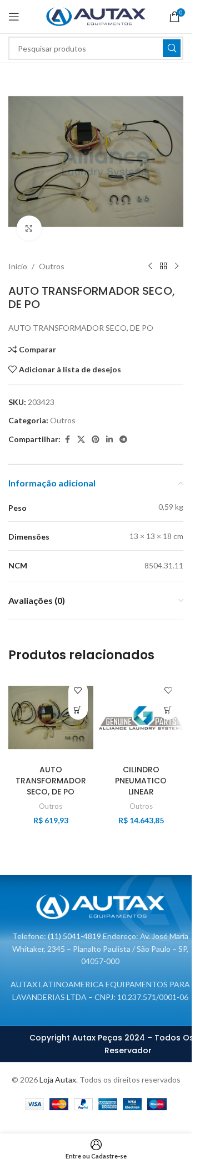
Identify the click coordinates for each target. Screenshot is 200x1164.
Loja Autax (57, 1079)
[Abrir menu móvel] (14, 17)
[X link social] (81, 439)
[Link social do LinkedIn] (109, 439)
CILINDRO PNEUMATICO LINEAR (141, 780)
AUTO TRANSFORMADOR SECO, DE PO (51, 780)
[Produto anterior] (150, 266)
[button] (78, 710)
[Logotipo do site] (96, 15)
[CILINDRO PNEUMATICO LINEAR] (141, 717)
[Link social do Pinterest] (95, 439)
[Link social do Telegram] (123, 439)
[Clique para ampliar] (29, 228)
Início (17, 266)
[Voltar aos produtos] (163, 266)
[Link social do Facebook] (67, 439)
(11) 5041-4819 (74, 936)
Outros (51, 266)
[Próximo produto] (176, 266)
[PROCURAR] (172, 48)
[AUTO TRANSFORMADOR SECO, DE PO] (50, 717)
